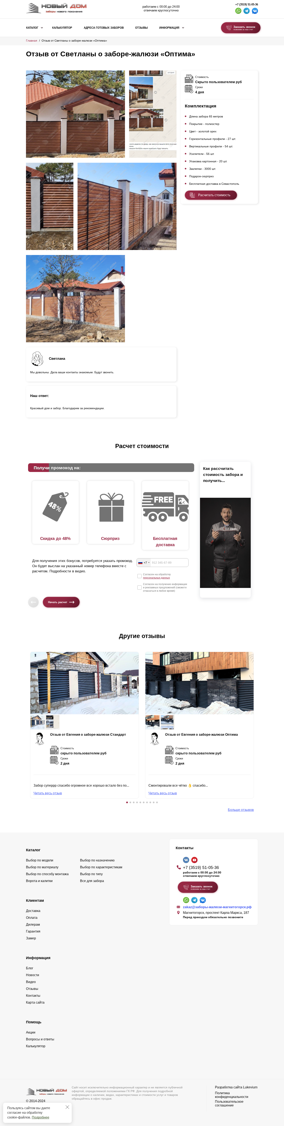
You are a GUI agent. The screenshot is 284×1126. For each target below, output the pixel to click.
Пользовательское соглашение (229, 1103)
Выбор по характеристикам (101, 867)
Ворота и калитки (39, 881)
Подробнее (40, 1117)
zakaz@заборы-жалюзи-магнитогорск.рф (217, 907)
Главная (31, 40)
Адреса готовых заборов (104, 27)
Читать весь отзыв (47, 793)
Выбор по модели (39, 860)
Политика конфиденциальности (231, 1095)
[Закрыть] (67, 1107)
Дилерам (33, 924)
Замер (31, 938)
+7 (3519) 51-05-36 (246, 4)
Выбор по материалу (42, 867)
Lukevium (250, 1087)
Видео (31, 982)
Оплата (31, 917)
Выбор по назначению (97, 860)
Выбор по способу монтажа (47, 874)
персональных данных (156, 577)
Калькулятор (62, 27)
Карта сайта (35, 1002)
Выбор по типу (91, 874)
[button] (127, 802)
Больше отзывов (241, 810)
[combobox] (144, 562)
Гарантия (33, 931)
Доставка (33, 911)
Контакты (33, 995)
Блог (29, 968)
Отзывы (141, 27)
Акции (30, 1032)
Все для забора (92, 881)
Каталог (32, 27)
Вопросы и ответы (40, 1039)
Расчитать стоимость (214, 195)
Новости (32, 975)
